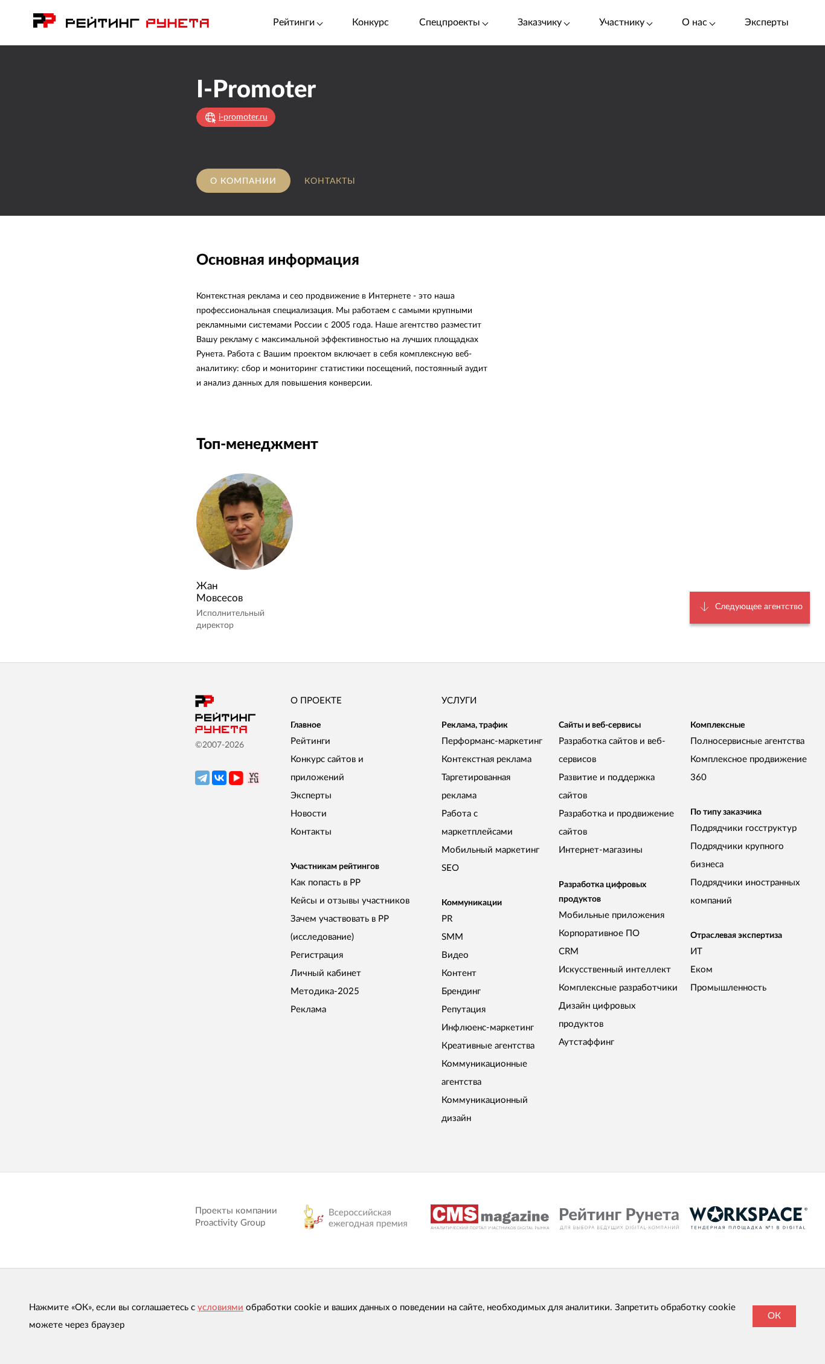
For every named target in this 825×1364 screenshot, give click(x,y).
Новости (309, 813)
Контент (459, 973)
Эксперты (767, 22)
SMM (452, 937)
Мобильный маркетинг (490, 850)
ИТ (696, 951)
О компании (243, 181)
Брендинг (461, 991)
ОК (774, 1315)
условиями (220, 1307)
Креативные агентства (487, 1045)
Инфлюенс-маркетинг (487, 1027)
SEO (450, 868)
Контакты (330, 181)
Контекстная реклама (486, 759)
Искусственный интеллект (615, 969)
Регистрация (317, 955)
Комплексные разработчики (618, 987)
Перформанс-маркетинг (491, 741)
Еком (701, 969)
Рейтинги (310, 741)
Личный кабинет (326, 973)
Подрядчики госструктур (743, 828)
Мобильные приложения (611, 915)
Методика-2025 (325, 991)
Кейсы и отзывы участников (350, 900)
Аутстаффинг (586, 1042)
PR (446, 918)
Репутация (463, 1009)
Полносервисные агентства (747, 741)
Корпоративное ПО (599, 933)
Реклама (308, 1009)
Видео (455, 955)
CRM (569, 951)
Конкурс (370, 22)
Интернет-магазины (601, 850)
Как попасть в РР (326, 882)
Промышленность (728, 987)
